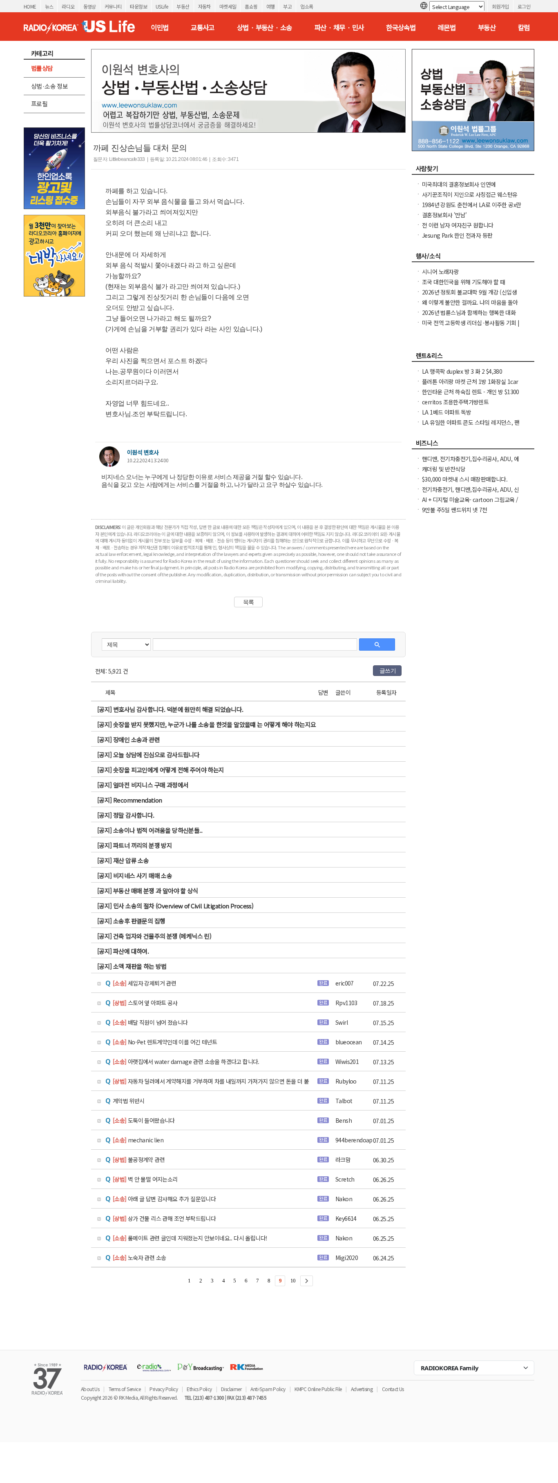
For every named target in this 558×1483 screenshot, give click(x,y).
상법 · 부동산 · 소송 (264, 27)
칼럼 (524, 27)
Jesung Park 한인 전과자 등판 (457, 235)
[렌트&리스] (473, 358)
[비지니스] (473, 445)
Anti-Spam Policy (267, 1388)
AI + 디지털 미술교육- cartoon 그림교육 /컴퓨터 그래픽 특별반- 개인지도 (470, 503)
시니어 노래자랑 (440, 272)
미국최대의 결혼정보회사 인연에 (459, 184)
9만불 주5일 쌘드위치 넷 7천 (454, 510)
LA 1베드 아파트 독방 (446, 412)
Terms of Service (125, 1388)
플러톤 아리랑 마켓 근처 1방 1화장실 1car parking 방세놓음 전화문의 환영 (470, 385)
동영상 (89, 6)
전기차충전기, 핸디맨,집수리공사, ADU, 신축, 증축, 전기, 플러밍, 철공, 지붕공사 (470, 493)
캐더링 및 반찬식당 (443, 469)
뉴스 (49, 6)
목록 (248, 602)
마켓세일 (228, 6)
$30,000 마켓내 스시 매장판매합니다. (464, 479)
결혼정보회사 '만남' (444, 215)
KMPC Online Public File (318, 1388)
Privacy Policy (164, 1388)
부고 (287, 6)
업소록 (306, 6)
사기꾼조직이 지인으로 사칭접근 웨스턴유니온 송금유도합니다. (469, 198)
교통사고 (202, 27)
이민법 (159, 27)
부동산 (182, 6)
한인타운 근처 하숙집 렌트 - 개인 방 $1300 (470, 392)
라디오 (68, 6)
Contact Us (393, 1388)
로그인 (524, 6)
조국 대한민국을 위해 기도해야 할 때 (463, 282)
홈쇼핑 (251, 6)
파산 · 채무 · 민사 (339, 27)
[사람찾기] (473, 170)
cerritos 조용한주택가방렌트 (455, 402)
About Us (90, 1388)
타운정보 (138, 6)
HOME (30, 6)
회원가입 (500, 6)
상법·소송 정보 (49, 86)
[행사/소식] (473, 258)
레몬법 (446, 27)
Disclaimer (231, 1388)
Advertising (362, 1388)
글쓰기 (387, 670)
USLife (162, 6)
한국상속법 (400, 27)
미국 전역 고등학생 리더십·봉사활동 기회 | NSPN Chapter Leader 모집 (471, 327)
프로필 (39, 103)
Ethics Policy (199, 1388)
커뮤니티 (113, 6)
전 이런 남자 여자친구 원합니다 (457, 225)
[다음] (306, 1281)
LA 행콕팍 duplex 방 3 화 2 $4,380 (462, 371)
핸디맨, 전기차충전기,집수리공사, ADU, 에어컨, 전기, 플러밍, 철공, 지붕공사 (470, 463)
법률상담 (42, 68)
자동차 (204, 6)
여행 (270, 6)
